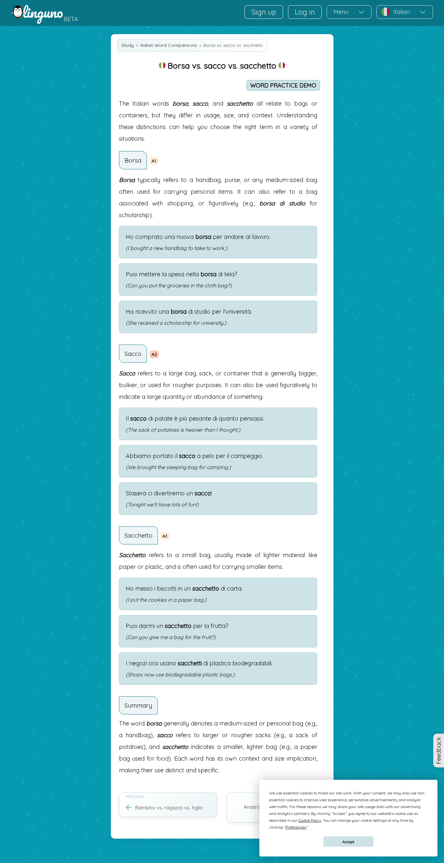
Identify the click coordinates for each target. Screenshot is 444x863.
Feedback (438, 750)
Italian (401, 12)
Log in (305, 12)
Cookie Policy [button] (309, 820)
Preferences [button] (295, 827)
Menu (340, 12)
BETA (71, 19)
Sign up (263, 12)
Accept (348, 841)
